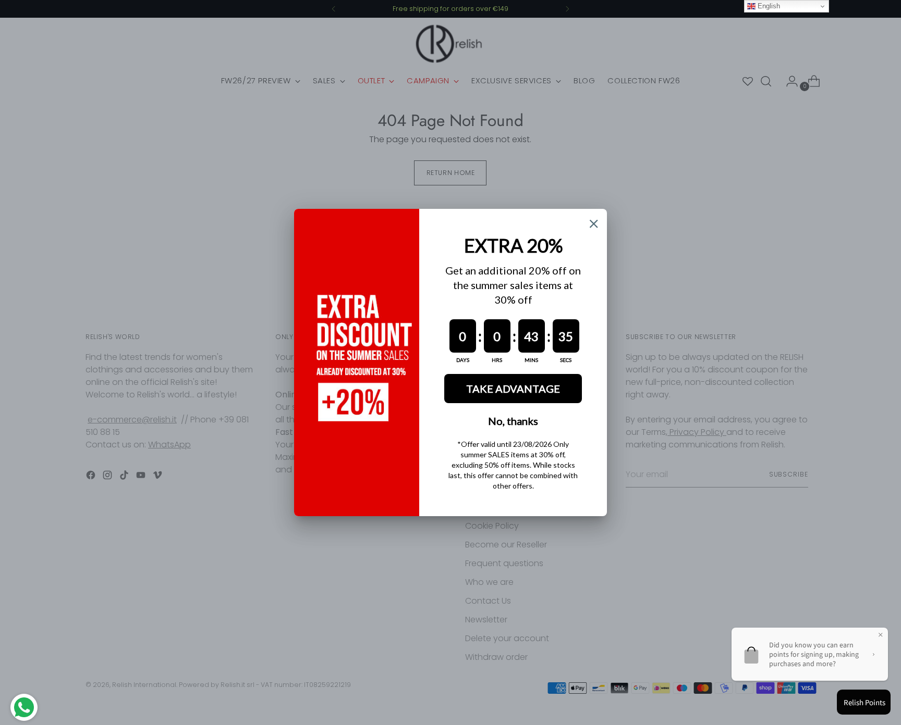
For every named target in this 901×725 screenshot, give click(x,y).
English (768, 6)
